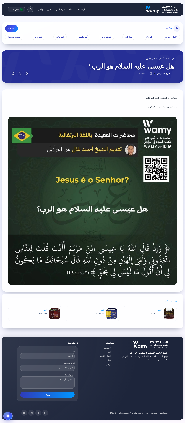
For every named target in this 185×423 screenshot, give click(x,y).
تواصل (40, 9)
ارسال (47, 394)
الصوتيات (38, 36)
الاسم (73, 351)
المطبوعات (106, 36)
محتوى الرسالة (69, 375)
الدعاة (72, 9)
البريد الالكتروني (69, 363)
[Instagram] (31, 413)
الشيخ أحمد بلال (164, 73)
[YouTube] (24, 413)
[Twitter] (38, 413)
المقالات (129, 36)
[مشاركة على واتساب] (13, 73)
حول (49, 9)
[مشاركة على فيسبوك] (26, 73)
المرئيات (60, 36)
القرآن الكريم (60, 9)
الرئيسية (81, 9)
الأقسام (162, 58)
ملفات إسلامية (14, 36)
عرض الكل (11, 28)
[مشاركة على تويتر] (20, 73)
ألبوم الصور (82, 36)
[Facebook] (45, 413)
